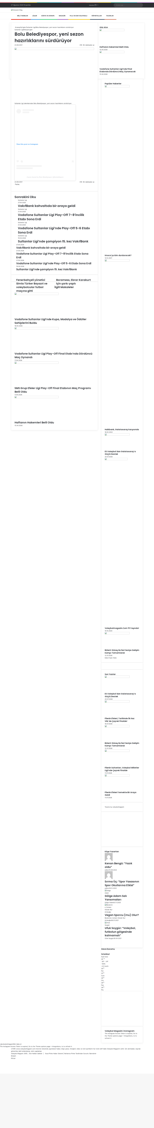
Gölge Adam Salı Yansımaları (116, 897)
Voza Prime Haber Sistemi (54, 1053)
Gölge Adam (109, 902)
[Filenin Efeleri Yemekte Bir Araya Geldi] (117, 776)
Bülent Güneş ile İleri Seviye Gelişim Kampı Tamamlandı (122, 651)
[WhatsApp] (17, 187)
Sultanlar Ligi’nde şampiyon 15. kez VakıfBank (53, 241)
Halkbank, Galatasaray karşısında (122, 429)
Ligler (34, 16)
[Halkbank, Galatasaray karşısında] (117, 261)
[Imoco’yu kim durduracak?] (117, 87)
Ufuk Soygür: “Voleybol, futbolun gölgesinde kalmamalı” (120, 931)
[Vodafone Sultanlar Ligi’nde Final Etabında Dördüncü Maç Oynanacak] (112, 52)
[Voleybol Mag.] (17, 10)
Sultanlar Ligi (30, 27)
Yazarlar (110, 16)
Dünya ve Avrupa (47, 16)
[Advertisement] (122, 829)
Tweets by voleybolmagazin (114, 807)
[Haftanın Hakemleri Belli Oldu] (37, 398)
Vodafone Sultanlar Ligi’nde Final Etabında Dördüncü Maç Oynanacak (118, 70)
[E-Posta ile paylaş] (18, 187)
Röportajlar (97, 16)
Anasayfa (18, 27)
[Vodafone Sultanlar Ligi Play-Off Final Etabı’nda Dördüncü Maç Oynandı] (37, 329)
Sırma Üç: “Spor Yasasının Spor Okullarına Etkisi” (122, 883)
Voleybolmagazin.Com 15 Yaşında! (122, 628)
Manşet (26, 30)
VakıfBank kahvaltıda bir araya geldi (46, 206)
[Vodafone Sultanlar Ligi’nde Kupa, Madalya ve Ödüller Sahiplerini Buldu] (37, 294)
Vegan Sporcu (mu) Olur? (122, 915)
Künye (13, 1058)
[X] (0, 1068)
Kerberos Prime (69, 1053)
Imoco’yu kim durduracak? (118, 255)
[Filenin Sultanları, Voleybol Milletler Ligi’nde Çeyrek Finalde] (117, 751)
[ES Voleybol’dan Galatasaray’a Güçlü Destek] (117, 435)
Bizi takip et (17, 1044)
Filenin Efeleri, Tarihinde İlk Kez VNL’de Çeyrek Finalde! (119, 720)
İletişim (13, 1056)
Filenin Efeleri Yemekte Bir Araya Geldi (120, 793)
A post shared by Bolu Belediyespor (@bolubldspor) (45, 177)
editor (107, 870)
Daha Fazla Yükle (111, 658)
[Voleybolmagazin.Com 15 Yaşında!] (116, 459)
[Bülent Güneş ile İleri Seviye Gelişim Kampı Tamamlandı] (117, 634)
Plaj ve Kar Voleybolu (78, 16)
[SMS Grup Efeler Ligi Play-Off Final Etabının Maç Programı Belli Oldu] (37, 363)
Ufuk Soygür (109, 938)
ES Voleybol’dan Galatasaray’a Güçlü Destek (120, 453)
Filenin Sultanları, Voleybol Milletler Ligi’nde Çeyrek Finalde (122, 769)
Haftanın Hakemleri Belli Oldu (34, 422)
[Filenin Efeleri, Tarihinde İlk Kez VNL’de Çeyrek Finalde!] (117, 702)
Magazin (62, 16)
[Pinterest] (16, 187)
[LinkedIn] (15, 187)
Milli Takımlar (22, 16)
